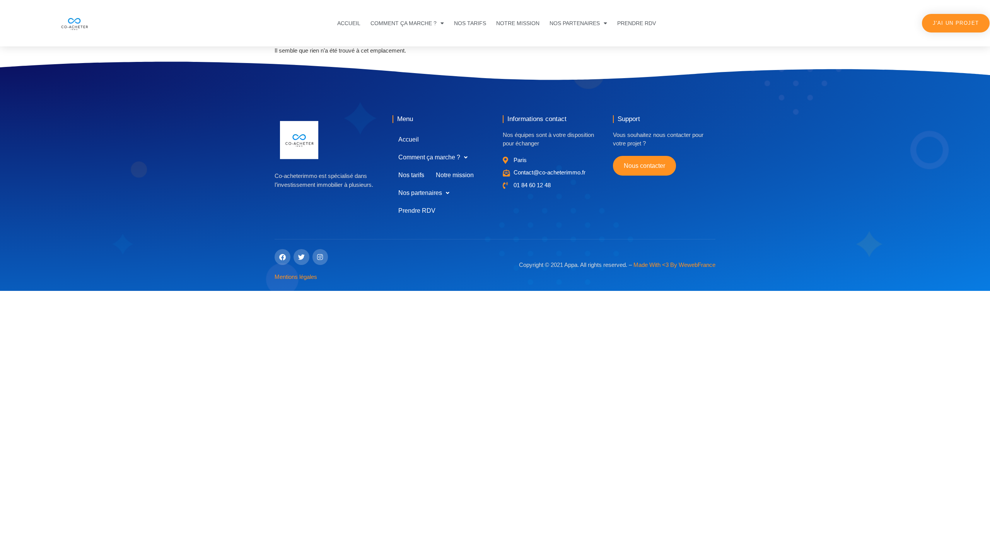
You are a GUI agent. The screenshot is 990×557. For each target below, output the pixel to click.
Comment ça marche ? (403, 23)
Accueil (348, 23)
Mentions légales (296, 276)
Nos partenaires (575, 23)
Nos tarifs (470, 23)
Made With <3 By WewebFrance (674, 264)
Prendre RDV (636, 23)
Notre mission (517, 23)
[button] (433, 157)
